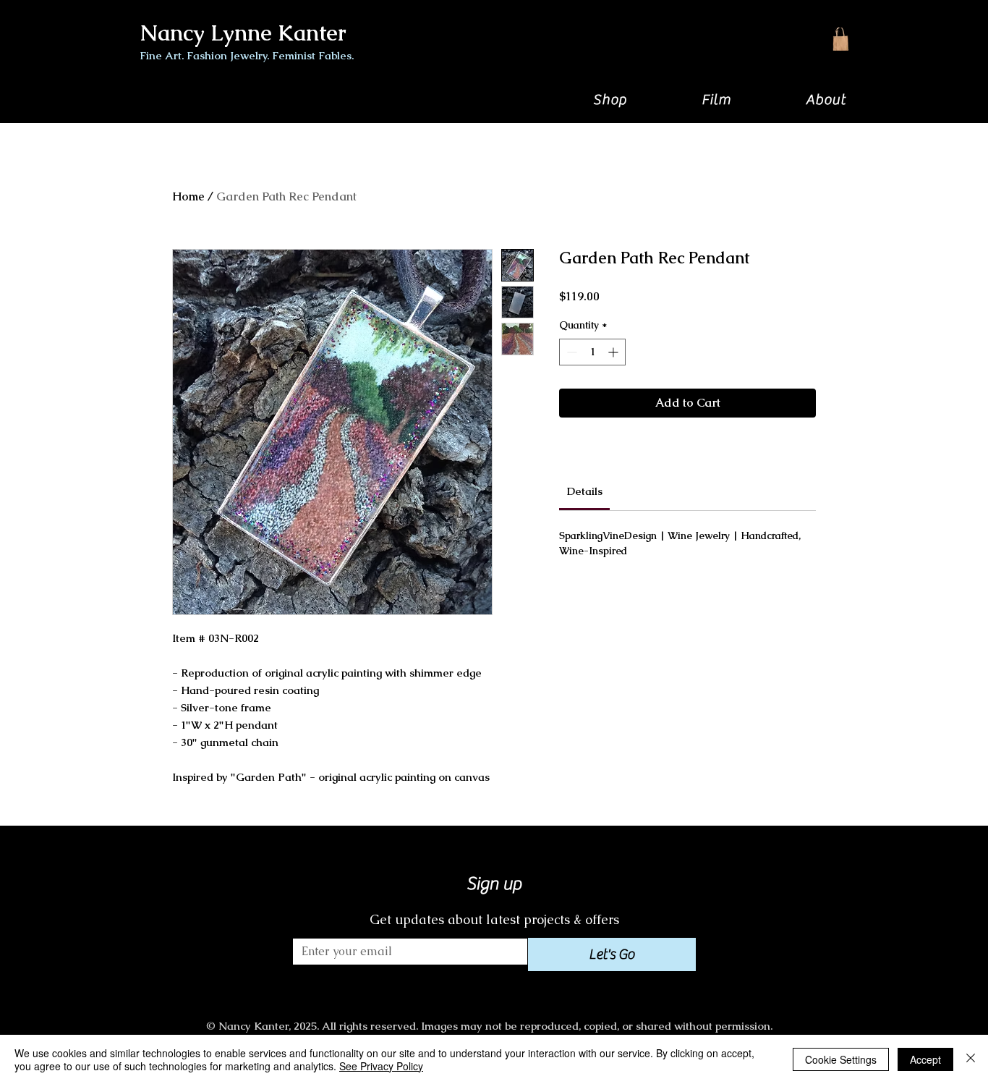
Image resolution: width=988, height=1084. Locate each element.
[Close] (970, 1059)
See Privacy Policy (381, 1066)
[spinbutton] (592, 352)
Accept (925, 1059)
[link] (584, 491)
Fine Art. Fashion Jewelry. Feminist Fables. (247, 55)
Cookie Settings (841, 1059)
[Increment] (614, 352)
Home (188, 196)
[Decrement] (570, 352)
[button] (609, 99)
